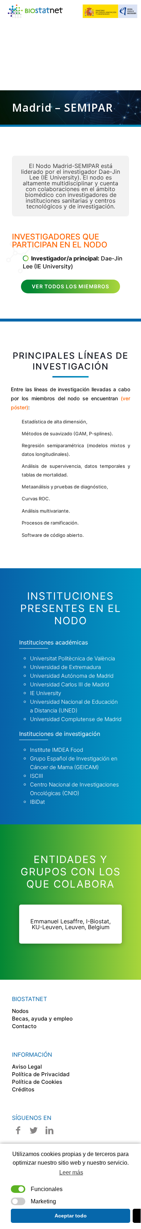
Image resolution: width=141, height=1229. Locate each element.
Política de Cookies (37, 1081)
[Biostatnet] (73, 11)
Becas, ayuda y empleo (42, 1018)
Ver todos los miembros (70, 286)
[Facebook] (18, 1130)
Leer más (71, 1172)
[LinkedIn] (49, 1130)
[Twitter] (34, 1130)
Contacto (24, 1026)
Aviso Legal (27, 1066)
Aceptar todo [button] (71, 1216)
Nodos (20, 1011)
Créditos (23, 1089)
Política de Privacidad (40, 1074)
